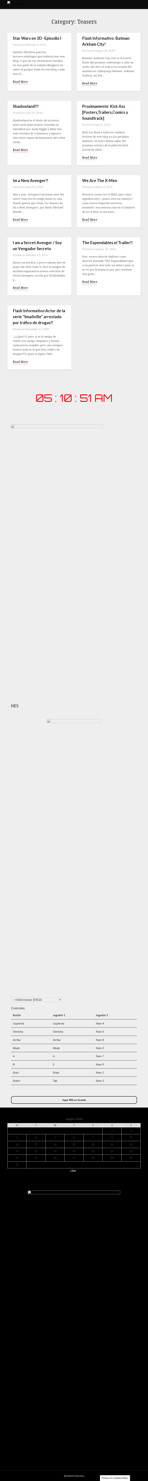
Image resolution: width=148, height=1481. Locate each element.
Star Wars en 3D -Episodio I (37, 38)
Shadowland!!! (26, 106)
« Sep (73, 1170)
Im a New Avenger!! (30, 180)
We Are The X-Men (99, 180)
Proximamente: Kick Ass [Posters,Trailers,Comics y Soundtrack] (105, 112)
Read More (20, 82)
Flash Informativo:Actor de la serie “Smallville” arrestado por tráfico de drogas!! (39, 316)
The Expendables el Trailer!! (107, 242)
